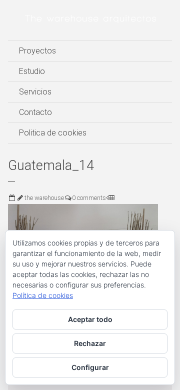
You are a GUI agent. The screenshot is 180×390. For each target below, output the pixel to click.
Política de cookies (42, 295)
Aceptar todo (90, 319)
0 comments (89, 198)
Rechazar (90, 343)
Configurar (90, 367)
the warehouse (44, 198)
